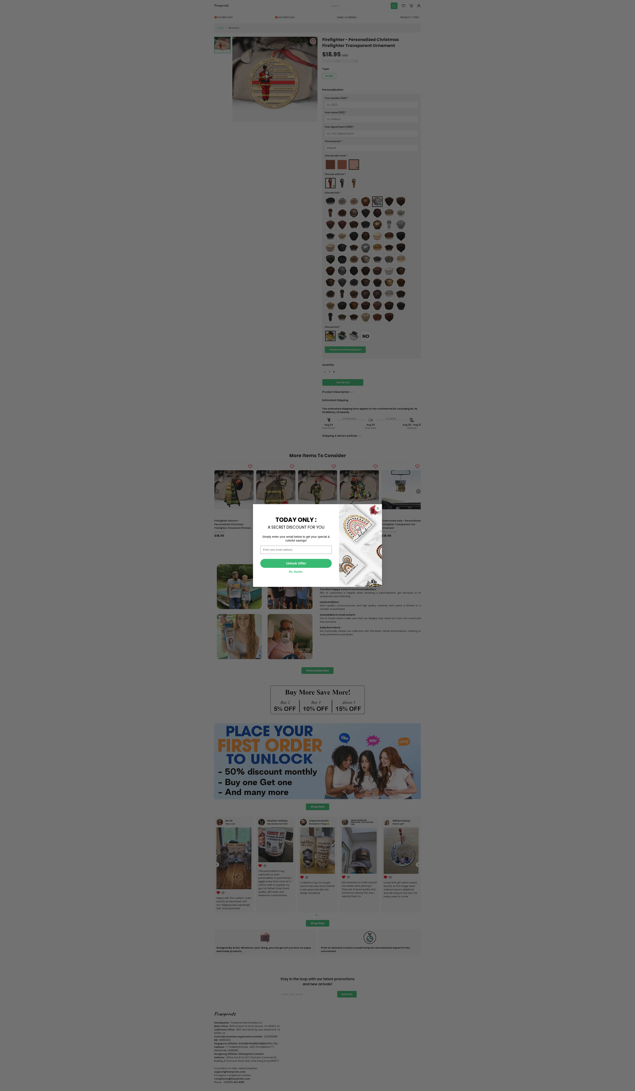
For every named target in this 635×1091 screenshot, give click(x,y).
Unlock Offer (296, 563)
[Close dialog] (378, 508)
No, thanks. (296, 571)
